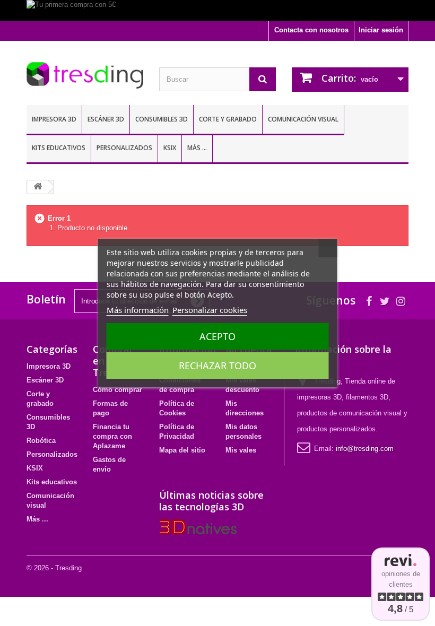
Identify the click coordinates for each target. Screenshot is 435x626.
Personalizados (124, 147)
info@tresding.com (365, 449)
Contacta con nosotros (311, 30)
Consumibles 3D (161, 119)
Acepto (217, 336)
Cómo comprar (117, 390)
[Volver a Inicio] (38, 187)
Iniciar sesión (381, 30)
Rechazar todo (217, 365)
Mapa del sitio (182, 450)
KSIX (169, 147)
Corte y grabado (228, 119)
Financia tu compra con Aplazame (112, 436)
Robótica (41, 441)
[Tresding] (85, 75)
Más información (138, 310)
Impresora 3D (54, 119)
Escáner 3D (106, 119)
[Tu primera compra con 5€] (217, 10)
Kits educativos (58, 147)
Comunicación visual (303, 119)
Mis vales (240, 450)
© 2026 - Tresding (54, 568)
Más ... (197, 147)
